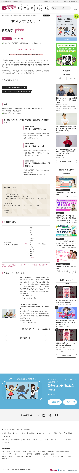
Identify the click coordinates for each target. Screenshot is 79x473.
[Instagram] (43, 415)
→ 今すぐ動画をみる (26, 296)
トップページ (5, 15)
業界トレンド (12, 454)
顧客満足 (29, 454)
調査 (52, 454)
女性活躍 (45, 454)
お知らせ (4, 440)
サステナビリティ (16, 15)
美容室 (4, 456)
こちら (45, 329)
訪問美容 (37, 454)
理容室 (10, 456)
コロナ (4, 454)
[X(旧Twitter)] (50, 415)
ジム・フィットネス (58, 456)
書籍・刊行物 (26, 440)
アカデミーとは (37, 440)
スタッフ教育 (16, 451)
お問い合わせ (5, 442)
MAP (32, 257)
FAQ (46, 440)
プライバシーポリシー (57, 440)
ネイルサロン (29, 456)
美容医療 (4, 458)
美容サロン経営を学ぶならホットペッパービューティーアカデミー (61, 1)
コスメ (69, 456)
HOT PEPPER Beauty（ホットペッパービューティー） (53, 451)
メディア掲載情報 (15, 440)
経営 (3, 451)
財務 (24, 451)
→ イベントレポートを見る (28, 298)
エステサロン (19, 456)
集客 (8, 451)
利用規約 (68, 440)
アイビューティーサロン (43, 456)
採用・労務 (32, 451)
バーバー (21, 454)
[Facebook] (56, 415)
